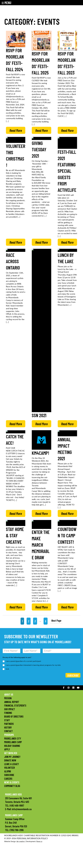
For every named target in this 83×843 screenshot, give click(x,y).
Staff (7, 720)
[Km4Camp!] (41, 440)
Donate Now (10, 760)
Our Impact (9, 709)
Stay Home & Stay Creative (15, 535)
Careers (8, 778)
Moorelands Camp (13, 742)
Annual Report (11, 701)
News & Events (11, 782)
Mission (8, 698)
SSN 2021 (39, 415)
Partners (9, 723)
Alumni (7, 771)
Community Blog (12, 785)
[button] (7, 3)
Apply (7, 749)
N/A (7, 669)
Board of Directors (13, 716)
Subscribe (73, 675)
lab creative (20, 841)
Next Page (56, 620)
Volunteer (9, 767)
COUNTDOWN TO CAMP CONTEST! (67, 535)
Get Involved (10, 753)
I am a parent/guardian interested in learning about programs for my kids (33, 665)
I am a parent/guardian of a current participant (23, 661)
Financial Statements (15, 705)
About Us (8, 694)
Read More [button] (16, 130)
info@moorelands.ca (22, 809)
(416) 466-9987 (17, 805)
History (8, 727)
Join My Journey (12, 756)
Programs (9, 734)
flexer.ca (39, 841)
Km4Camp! (40, 453)
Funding (8, 712)
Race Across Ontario (13, 261)
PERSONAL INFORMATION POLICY (32, 839)
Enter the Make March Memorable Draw (41, 544)
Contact (8, 731)
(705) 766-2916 (17, 830)
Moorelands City (12, 738)
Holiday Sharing (12, 745)
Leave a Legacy (11, 764)
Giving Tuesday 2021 (39, 149)
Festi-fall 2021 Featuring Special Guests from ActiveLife (67, 171)
